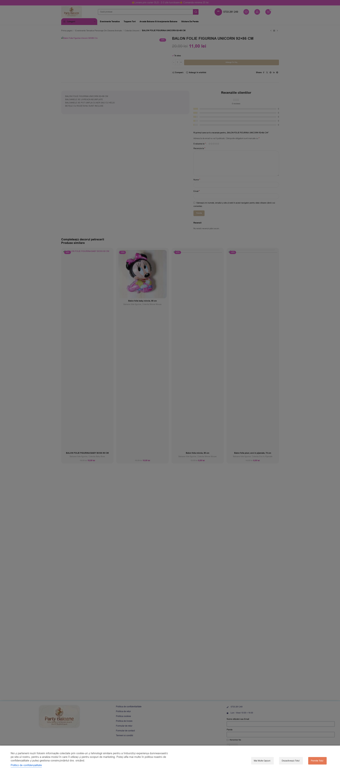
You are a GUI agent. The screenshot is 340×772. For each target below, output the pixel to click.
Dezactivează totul (291, 760)
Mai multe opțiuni (262, 760)
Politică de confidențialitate (26, 765)
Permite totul (317, 760)
